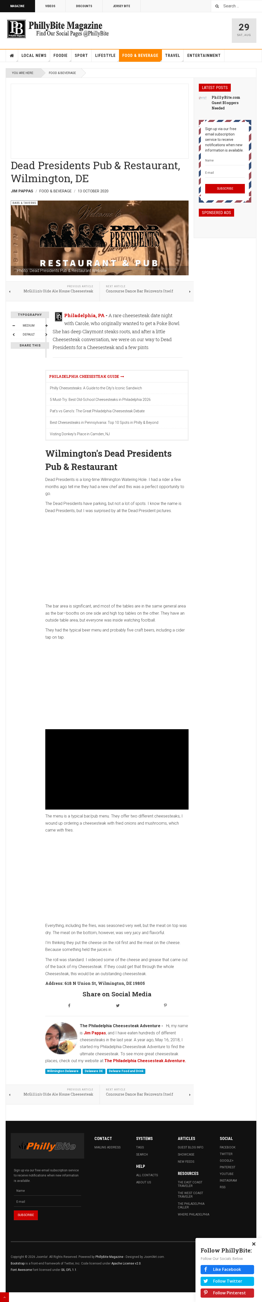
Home (12, 55)
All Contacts (147, 1175)
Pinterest (227, 1167)
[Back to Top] (4, 1297)
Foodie (60, 55)
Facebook (227, 1147)
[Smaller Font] (13, 325)
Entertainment (204, 55)
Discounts (84, 6)
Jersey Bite (121, 6)
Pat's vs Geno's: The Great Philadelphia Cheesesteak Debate (97, 411)
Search (142, 1154)
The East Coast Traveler (190, 1184)
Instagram (228, 1180)
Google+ (227, 1160)
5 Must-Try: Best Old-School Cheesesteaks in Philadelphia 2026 (100, 400)
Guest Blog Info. (191, 1147)
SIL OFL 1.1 (69, 1270)
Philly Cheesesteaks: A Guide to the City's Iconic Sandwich (96, 388)
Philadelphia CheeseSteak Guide (85, 376)
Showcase (186, 1154)
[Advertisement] (99, 119)
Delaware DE (94, 1071)
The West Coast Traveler (190, 1194)
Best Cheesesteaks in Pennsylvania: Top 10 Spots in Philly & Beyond (104, 422)
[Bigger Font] (46, 325)
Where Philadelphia (193, 1214)
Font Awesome (21, 1270)
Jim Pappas (95, 1033)
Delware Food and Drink (126, 1071)
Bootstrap (18, 1263)
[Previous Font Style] (13, 334)
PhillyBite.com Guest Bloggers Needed (226, 102)
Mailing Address (107, 1147)
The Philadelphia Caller (191, 1205)
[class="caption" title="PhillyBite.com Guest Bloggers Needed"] (202, 98)
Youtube (227, 1174)
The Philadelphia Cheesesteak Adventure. (145, 1060)
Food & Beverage (140, 55)
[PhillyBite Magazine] (58, 28)
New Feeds (186, 1161)
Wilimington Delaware (63, 1071)
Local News (34, 55)
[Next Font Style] (46, 334)
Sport (81, 55)
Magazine (17, 6)
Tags (140, 1147)
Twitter (226, 1154)
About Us (143, 1182)
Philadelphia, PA (84, 315)
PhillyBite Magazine (109, 1257)
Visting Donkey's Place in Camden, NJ (80, 434)
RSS (222, 1187)
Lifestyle (105, 55)
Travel (172, 55)
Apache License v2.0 (126, 1263)
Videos (50, 6)
